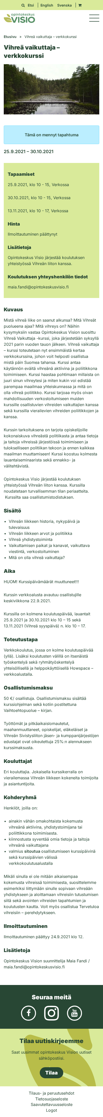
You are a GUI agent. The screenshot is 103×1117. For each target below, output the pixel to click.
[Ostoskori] (80, 5)
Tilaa (51, 1073)
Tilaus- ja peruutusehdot (51, 1093)
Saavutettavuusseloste (51, 1104)
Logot (51, 1110)
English (46, 5)
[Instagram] (51, 1012)
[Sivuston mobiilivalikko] (94, 18)
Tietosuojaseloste (51, 1098)
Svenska (64, 5)
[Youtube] (74, 1012)
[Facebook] (28, 1012)
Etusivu (10, 36)
